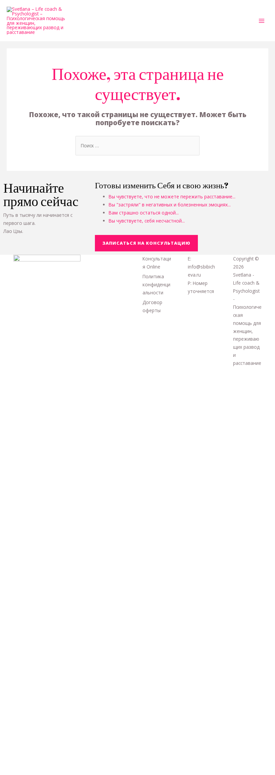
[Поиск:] (137, 145)
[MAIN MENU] (262, 21)
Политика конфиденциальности (156, 284)
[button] (146, 243)
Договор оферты (152, 306)
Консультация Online (157, 262)
